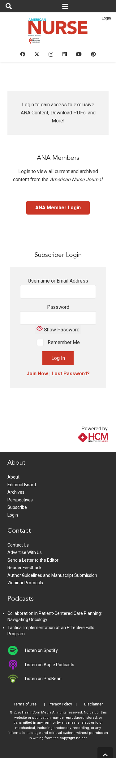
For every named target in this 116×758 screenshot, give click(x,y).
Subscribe (17, 507)
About (13, 477)
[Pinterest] (93, 54)
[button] (8, 6)
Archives (15, 492)
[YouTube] (79, 54)
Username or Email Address (58, 281)
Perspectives (20, 499)
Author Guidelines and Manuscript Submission (52, 575)
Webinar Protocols (25, 582)
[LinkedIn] (64, 54)
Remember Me (63, 342)
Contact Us (18, 545)
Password (58, 307)
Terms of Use (25, 704)
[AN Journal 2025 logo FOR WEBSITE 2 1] (58, 32)
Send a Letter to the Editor (32, 560)
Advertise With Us (24, 552)
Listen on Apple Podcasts (49, 664)
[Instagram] (51, 54)
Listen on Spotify (41, 650)
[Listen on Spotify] (16, 650)
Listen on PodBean (43, 678)
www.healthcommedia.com (80, 448)
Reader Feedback (24, 567)
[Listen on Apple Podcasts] (16, 665)
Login (106, 18)
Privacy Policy (60, 704)
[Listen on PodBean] (16, 678)
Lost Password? (71, 374)
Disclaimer (93, 704)
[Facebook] (22, 54)
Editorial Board (21, 484)
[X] (36, 54)
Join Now (37, 374)
